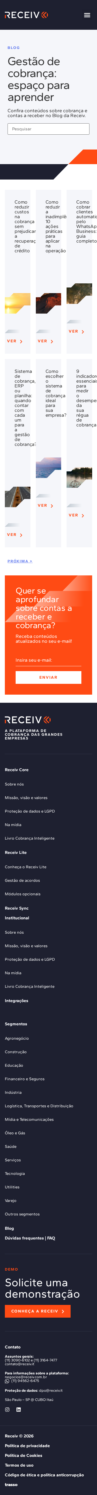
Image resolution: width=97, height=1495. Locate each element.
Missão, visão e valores (26, 797)
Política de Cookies (23, 1455)
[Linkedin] (18, 1409)
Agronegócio (17, 1038)
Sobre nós (14, 784)
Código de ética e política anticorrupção (44, 1474)
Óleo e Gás (15, 1133)
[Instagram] (7, 1409)
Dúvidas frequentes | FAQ (30, 1238)
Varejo (10, 1200)
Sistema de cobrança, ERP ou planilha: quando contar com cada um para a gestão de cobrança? (26, 407)
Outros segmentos (22, 1214)
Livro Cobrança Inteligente (29, 838)
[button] (87, 15)
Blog (9, 1228)
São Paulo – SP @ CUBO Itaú (29, 1399)
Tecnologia (15, 1173)
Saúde (10, 1146)
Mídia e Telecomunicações (29, 1119)
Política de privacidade (27, 1445)
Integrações (16, 1000)
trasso (11, 1484)
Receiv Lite (16, 852)
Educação (14, 1065)
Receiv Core (17, 769)
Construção (16, 1051)
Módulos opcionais (22, 893)
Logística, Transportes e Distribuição (39, 1105)
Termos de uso (19, 1465)
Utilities (12, 1187)
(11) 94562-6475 (25, 1380)
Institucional (17, 917)
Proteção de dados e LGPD (30, 811)
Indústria (13, 1092)
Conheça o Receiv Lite (25, 866)
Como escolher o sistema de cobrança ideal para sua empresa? (56, 393)
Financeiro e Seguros (24, 1078)
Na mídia (13, 824)
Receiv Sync (17, 908)
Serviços (13, 1160)
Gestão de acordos (22, 880)
